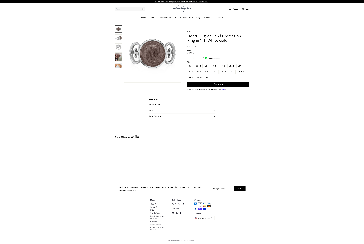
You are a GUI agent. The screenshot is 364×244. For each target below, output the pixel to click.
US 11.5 (199, 77)
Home (143, 17)
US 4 (190, 66)
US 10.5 (241, 71)
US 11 (191, 77)
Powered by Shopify (189, 240)
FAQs (151, 110)
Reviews (207, 17)
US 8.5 (207, 71)
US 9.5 (223, 71)
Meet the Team (165, 17)
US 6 (223, 66)
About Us (153, 204)
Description (153, 99)
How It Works (154, 104)
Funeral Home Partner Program (157, 228)
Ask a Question (155, 116)
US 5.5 (215, 66)
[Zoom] (152, 53)
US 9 (215, 71)
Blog (198, 17)
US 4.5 (198, 66)
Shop (152, 17)
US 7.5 (191, 71)
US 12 (208, 77)
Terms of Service (155, 224)
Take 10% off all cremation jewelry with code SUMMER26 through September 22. (181, 2)
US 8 (199, 71)
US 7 (239, 66)
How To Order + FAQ (184, 17)
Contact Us (218, 17)
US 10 (232, 71)
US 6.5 (231, 66)
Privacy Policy (154, 221)
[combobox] (130, 9)
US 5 (207, 66)
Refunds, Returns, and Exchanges (157, 217)
